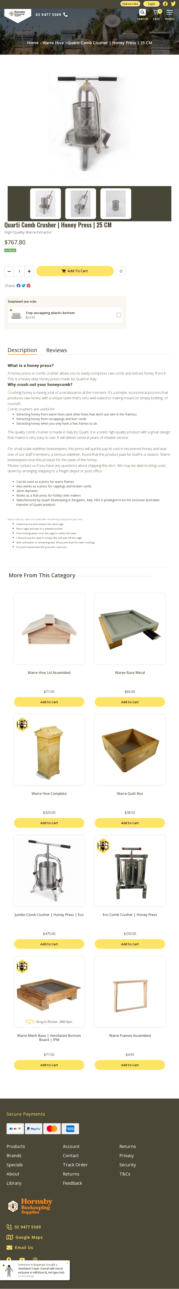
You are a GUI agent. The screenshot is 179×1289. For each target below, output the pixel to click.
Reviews (57, 350)
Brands (14, 1155)
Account (71, 1146)
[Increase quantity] (29, 271)
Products (16, 1146)
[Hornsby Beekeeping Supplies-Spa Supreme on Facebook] (9, 1259)
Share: (11, 285)
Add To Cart (77, 271)
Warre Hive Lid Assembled (49, 672)
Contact (71, 1155)
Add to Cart (49, 702)
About (13, 1174)
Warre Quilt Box (130, 793)
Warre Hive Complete (49, 793)
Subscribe (130, 3)
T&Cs (124, 1174)
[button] (121, 271)
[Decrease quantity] (9, 271)
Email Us (24, 1247)
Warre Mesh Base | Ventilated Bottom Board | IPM (49, 1037)
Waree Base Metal (130, 672)
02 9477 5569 (48, 14)
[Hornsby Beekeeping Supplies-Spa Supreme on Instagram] (35, 1259)
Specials (15, 1165)
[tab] (27, 350)
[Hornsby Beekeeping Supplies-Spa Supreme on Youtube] (22, 1259)
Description (22, 350)
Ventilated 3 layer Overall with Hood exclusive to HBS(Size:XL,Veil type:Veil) (41, 1270)
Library (14, 1183)
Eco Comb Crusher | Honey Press (130, 914)
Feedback (72, 1183)
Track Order (75, 1165)
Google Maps (29, 1237)
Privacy (126, 1155)
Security (127, 1165)
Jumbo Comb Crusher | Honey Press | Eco (49, 914)
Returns (71, 1174)
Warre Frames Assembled (130, 1035)
